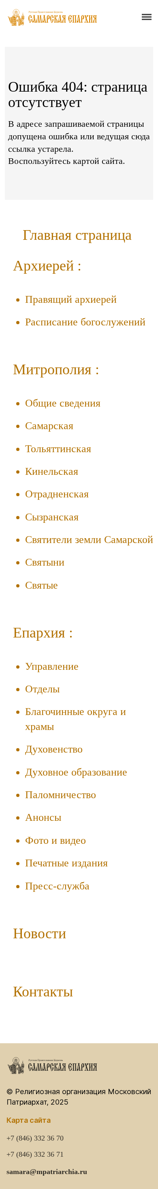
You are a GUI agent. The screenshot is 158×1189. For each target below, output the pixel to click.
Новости (39, 933)
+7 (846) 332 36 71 (35, 1154)
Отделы (42, 689)
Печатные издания (66, 863)
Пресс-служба (57, 886)
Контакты (43, 991)
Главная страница (77, 235)
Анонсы (43, 817)
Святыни (44, 562)
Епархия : (43, 633)
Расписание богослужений (85, 322)
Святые (41, 585)
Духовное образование (76, 772)
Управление (52, 666)
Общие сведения (62, 403)
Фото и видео (55, 840)
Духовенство (54, 749)
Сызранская (52, 517)
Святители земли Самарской (89, 539)
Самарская (49, 426)
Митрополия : (56, 369)
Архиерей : (47, 266)
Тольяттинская (58, 449)
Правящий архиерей (71, 299)
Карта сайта (28, 1120)
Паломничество (60, 795)
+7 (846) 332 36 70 (35, 1138)
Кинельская (51, 471)
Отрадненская (57, 494)
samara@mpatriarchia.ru (46, 1172)
